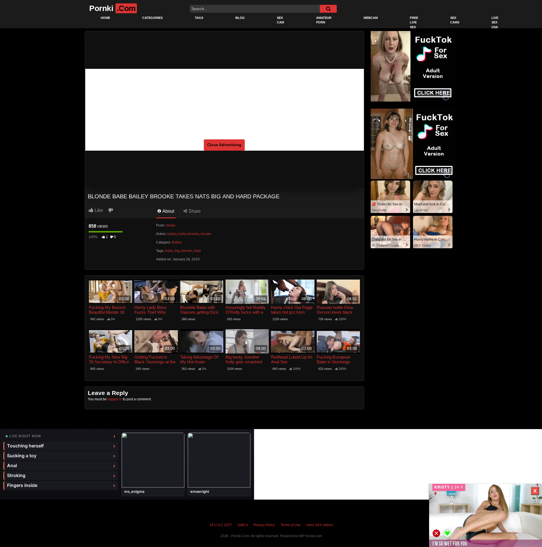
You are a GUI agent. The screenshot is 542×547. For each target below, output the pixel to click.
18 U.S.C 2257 (220, 525)
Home (105, 17)
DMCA (243, 525)
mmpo (170, 225)
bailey (171, 234)
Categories (152, 17)
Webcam (371, 17)
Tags (199, 17)
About (167, 211)
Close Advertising (224, 144)
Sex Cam (280, 20)
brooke (206, 234)
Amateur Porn (323, 20)
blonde (186, 251)
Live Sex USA (494, 22)
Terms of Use (291, 525)
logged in (115, 399)
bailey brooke (188, 234)
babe (169, 251)
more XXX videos (319, 525)
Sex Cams (454, 20)
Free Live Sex (414, 22)
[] (328, 9)
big (177, 251)
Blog (240, 17)
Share (194, 211)
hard (197, 251)
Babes (177, 242)
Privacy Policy (264, 525)
